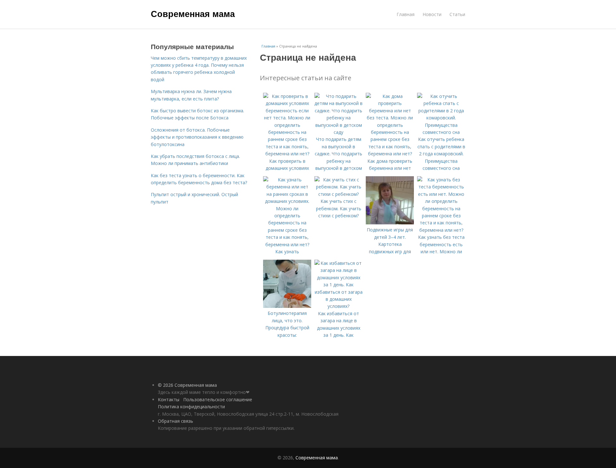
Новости (432, 14)
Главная (406, 14)
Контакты (168, 399)
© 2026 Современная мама (187, 385)
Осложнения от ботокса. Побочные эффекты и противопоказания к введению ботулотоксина (197, 137)
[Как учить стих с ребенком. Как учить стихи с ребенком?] (338, 194)
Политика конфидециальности (191, 406)
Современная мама (193, 13)
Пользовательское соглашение (217, 399)
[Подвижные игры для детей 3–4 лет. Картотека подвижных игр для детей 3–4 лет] (390, 223)
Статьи (457, 14)
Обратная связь (175, 421)
